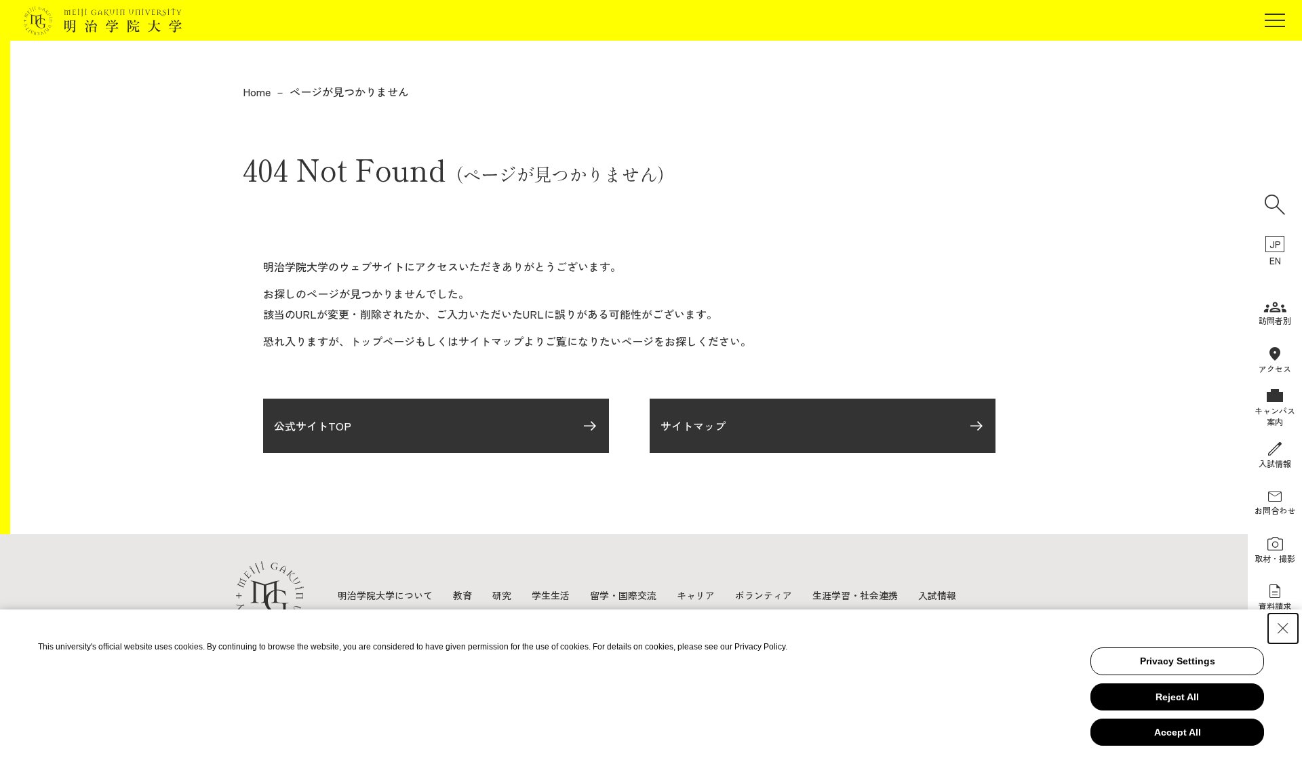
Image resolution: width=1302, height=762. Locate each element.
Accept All (1177, 732)
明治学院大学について (385, 595)
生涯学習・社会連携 (855, 595)
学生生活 (551, 595)
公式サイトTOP (312, 426)
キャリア (696, 595)
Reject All (1177, 696)
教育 (462, 595)
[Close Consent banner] (1283, 628)
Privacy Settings (1177, 661)
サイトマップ (693, 426)
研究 (501, 595)
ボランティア (763, 595)
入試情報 (937, 595)
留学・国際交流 (623, 595)
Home (257, 91)
